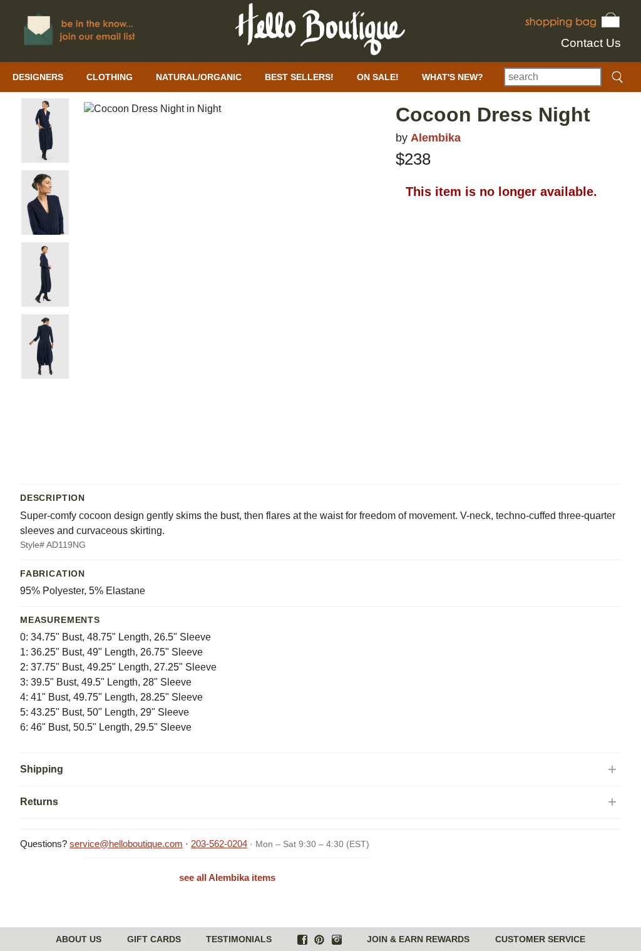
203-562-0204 (219, 843)
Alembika (436, 137)
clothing (109, 77)
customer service (540, 939)
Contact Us (591, 42)
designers (38, 77)
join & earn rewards (418, 939)
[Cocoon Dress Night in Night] (45, 130)
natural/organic (199, 77)
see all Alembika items (227, 877)
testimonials (239, 939)
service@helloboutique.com (126, 843)
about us (78, 939)
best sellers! (299, 77)
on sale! (378, 77)
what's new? (452, 77)
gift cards (154, 939)
